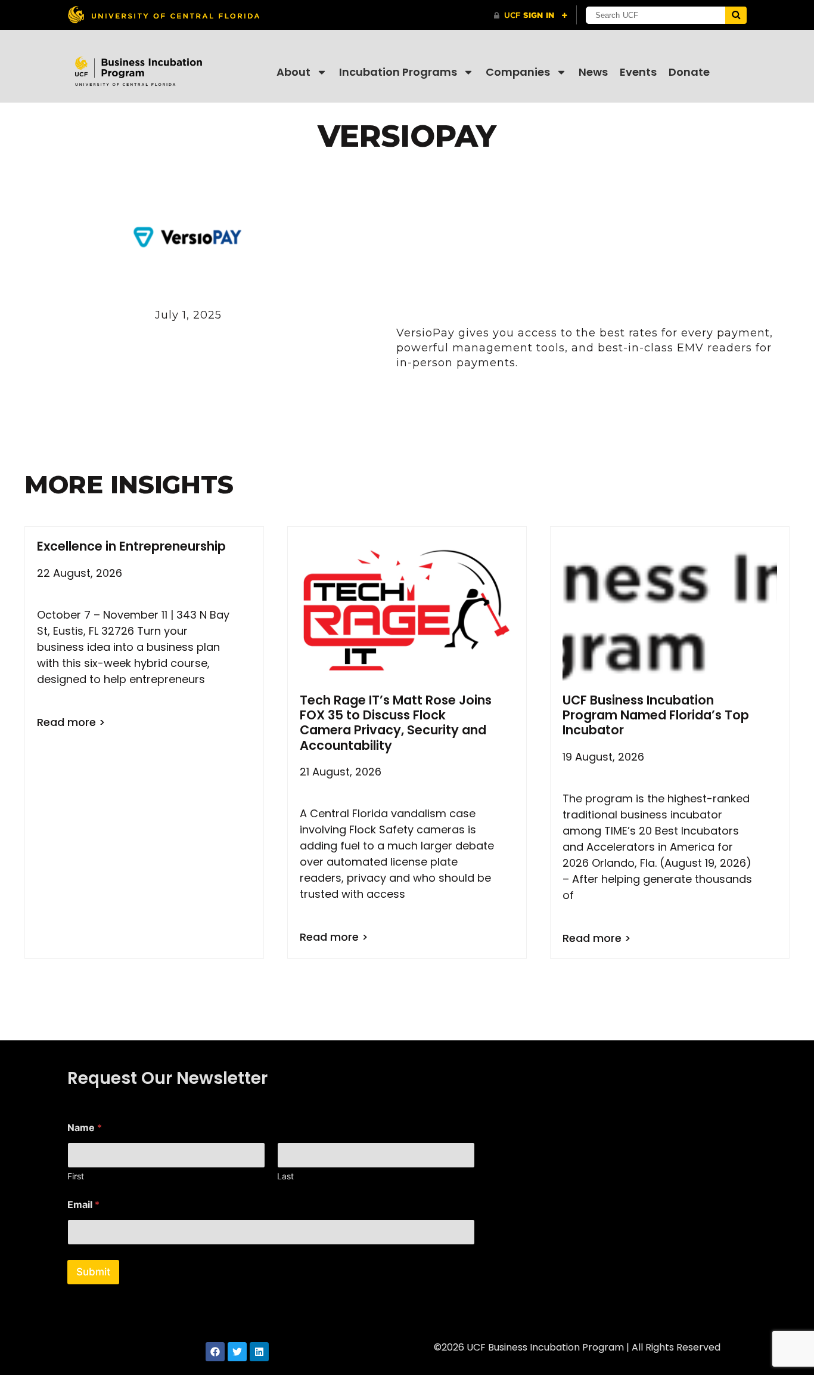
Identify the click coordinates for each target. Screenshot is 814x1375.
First (75, 1176)
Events (638, 71)
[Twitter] (237, 1351)
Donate (689, 71)
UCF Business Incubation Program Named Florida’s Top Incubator (656, 715)
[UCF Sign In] (530, 15)
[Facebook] (215, 1351)
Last (285, 1176)
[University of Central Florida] (163, 14)
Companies (518, 71)
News (593, 71)
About (293, 71)
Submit (93, 1272)
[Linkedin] (259, 1351)
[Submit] (736, 15)
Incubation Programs (398, 71)
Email (83, 1204)
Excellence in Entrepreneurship (131, 546)
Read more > (71, 722)
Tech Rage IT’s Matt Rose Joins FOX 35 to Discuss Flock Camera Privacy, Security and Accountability (396, 722)
